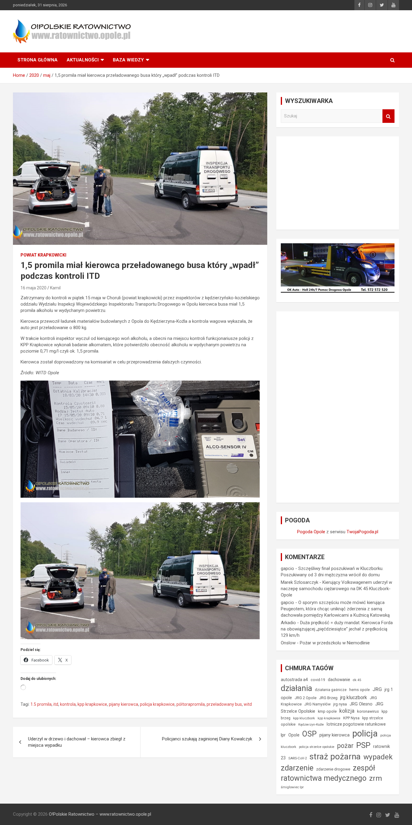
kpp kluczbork (304, 718)
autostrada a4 (294, 679)
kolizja (346, 711)
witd (248, 704)
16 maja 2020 (33, 287)
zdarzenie (297, 767)
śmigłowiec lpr (292, 787)
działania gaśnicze (331, 690)
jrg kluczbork (353, 697)
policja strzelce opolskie (316, 747)
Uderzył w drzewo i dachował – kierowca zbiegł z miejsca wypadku (76, 742)
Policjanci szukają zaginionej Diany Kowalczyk (207, 739)
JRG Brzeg (328, 698)
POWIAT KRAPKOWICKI (43, 255)
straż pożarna (335, 756)
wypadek (378, 756)
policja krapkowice (157, 704)
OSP (309, 733)
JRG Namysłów (317, 704)
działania (296, 688)
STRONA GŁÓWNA (37, 60)
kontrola (68, 704)
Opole (293, 735)
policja (365, 733)
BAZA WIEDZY (128, 60)
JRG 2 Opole (305, 698)
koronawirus (368, 711)
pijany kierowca (123, 704)
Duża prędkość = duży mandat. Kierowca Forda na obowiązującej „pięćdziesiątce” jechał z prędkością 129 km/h (337, 629)
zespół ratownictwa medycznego (328, 773)
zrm (375, 778)
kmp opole (327, 711)
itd (55, 704)
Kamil (55, 287)
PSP (363, 745)
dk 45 (357, 680)
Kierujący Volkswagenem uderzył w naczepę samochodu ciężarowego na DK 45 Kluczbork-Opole (336, 589)
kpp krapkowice (92, 704)
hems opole (359, 689)
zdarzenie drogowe (333, 769)
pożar (345, 745)
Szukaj (388, 116)
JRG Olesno (361, 704)
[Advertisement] (338, 183)
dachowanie (339, 679)
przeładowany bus (224, 704)
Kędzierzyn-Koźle (311, 725)
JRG (377, 689)
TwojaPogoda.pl (362, 531)
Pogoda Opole (311, 531)
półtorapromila (190, 704)
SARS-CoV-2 (297, 758)
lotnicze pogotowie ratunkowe (356, 724)
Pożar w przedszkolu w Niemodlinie (335, 643)
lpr (283, 735)
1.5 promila (41, 704)
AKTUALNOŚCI (83, 60)
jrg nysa (340, 704)
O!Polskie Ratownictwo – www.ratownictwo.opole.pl (100, 814)
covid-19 (318, 680)
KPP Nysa (351, 718)
